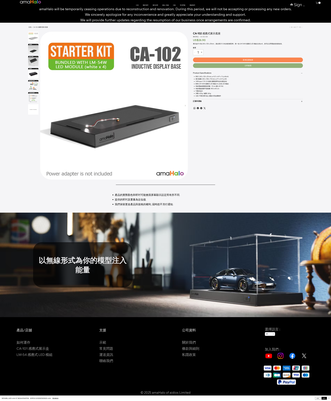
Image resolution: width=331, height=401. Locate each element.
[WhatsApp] (194, 108)
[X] (304, 356)
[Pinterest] (201, 108)
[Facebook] (197, 108)
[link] (318, 3)
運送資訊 (106, 354)
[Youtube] (269, 356)
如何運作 (23, 342)
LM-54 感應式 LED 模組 (34, 354)
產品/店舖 (24, 330)
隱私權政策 (55, 398)
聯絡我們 (106, 361)
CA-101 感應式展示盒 (33, 348)
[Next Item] (185, 105)
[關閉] (329, 398)
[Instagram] (280, 356)
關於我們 (189, 342)
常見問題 (106, 348)
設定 (318, 398)
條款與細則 (190, 348)
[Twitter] (204, 108)
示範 (102, 342)
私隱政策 (189, 354)
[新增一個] (201, 52)
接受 (324, 398)
